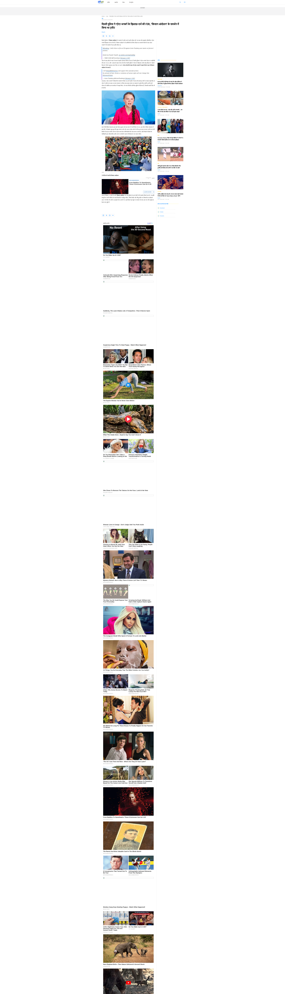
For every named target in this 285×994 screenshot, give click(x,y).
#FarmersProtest (108, 75)
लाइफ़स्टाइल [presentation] (160, 79)
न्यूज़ (107, 16)
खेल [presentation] (158, 163)
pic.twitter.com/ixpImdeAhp (127, 55)
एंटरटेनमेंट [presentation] (159, 191)
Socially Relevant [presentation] (163, 107)
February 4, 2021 (125, 58)
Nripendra (160, 85)
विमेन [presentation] (158, 135)
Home (103, 16)
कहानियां (116, 2)
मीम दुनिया (131, 2)
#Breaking (106, 48)
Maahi (103, 32)
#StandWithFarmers (112, 71)
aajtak (103, 172)
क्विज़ (124, 2)
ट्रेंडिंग (108, 2)
